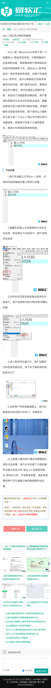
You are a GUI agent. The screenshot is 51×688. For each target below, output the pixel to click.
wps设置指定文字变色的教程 (18, 625)
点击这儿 (27, 498)
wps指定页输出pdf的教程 (17, 637)
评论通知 (28, 670)
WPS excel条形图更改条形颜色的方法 (22, 633)
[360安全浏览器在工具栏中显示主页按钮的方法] (14, 590)
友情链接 (23, 682)
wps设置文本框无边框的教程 (18, 642)
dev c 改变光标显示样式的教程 (14, 547)
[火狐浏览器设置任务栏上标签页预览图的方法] (14, 564)
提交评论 (42, 671)
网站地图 (32, 682)
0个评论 (35, 42)
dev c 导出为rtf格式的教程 (17, 35)
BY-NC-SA (15, 511)
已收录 (23, 42)
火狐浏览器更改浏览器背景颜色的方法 (22, 617)
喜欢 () (16, 528)
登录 (40, 24)
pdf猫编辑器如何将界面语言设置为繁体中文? (37, 547)
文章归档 (14, 682)
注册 (48, 24)
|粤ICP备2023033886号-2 (31, 683)
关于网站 (37, 679)
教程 (9, 29)
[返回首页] (3, 29)
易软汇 (17, 39)
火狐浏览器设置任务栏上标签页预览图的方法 (25, 613)
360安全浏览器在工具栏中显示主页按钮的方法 (25, 621)
